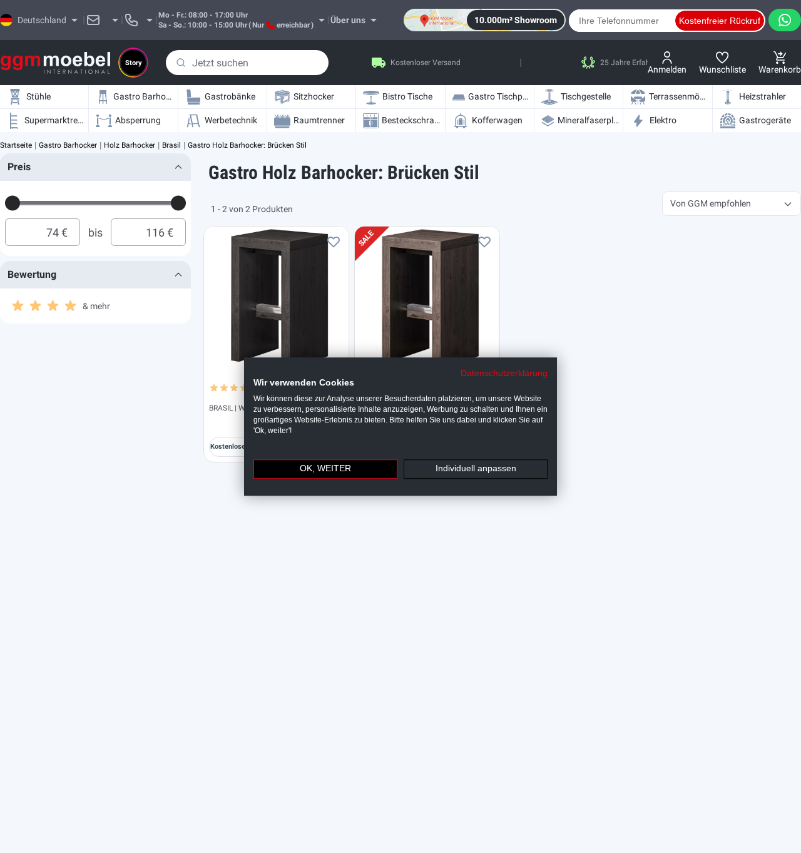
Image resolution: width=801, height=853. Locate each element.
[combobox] (247, 62)
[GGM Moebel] (55, 63)
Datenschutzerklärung (504, 373)
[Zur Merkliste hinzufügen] (333, 241)
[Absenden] (181, 62)
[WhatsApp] (784, 20)
